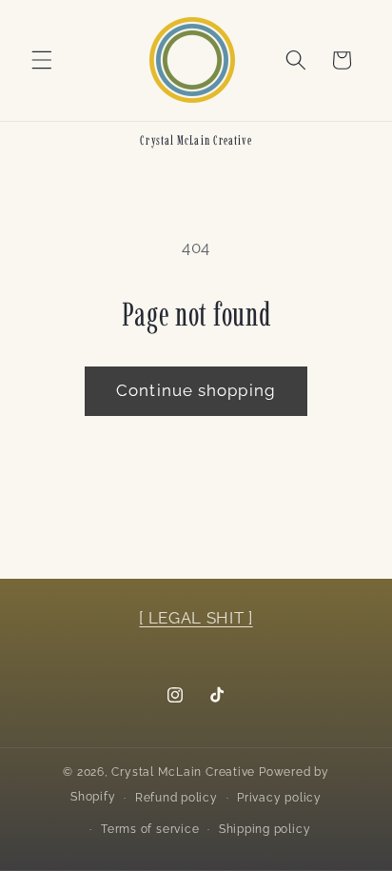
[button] (42, 60)
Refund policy (176, 797)
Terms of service (150, 829)
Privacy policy (279, 797)
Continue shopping (196, 390)
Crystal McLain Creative (183, 772)
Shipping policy (265, 829)
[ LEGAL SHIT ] (195, 617)
